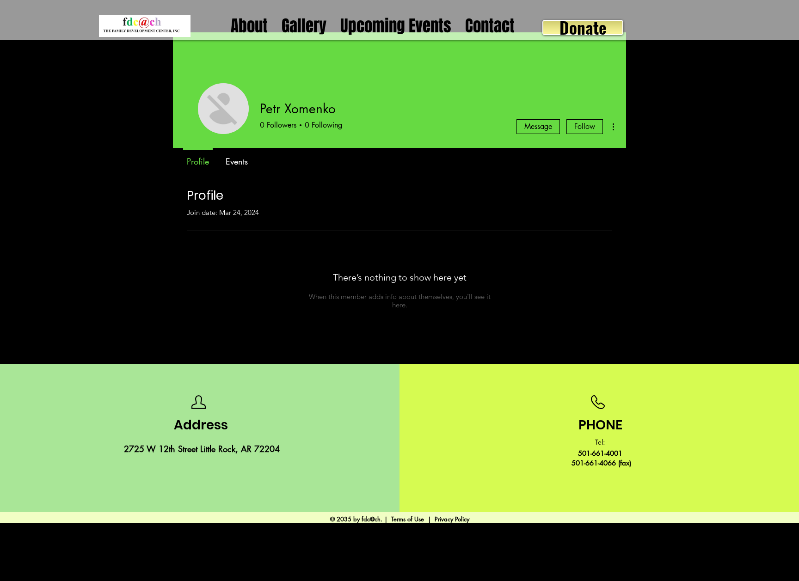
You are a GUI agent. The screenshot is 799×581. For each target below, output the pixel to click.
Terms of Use (407, 519)
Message (538, 126)
